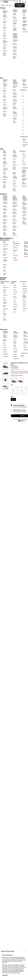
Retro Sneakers (5, 219)
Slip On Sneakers (25, 218)
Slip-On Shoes (4, 48)
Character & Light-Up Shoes (5, 169)
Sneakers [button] (15, 5)
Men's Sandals (15, 112)
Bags (4, 242)
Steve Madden (5, 313)
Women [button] (2, 5)
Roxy (4, 311)
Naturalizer (5, 308)
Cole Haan (5, 295)
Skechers (15, 306)
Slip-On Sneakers (15, 54)
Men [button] (7, 5)
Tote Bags (5, 257)
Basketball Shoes (15, 86)
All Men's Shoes (5, 80)
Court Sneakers (15, 44)
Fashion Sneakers (15, 47)
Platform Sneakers (5, 216)
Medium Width (24, 139)
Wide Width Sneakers (15, 107)
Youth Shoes (4, 158)
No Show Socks (5, 274)
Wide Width (25, 142)
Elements (25, 288)
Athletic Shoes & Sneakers (5, 16)
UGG (24, 310)
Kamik (24, 299)
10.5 (23, 115)
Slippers (5, 50)
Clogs (4, 25)
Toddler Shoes (4, 155)
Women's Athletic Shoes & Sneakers (15, 35)
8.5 (23, 102)
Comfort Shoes (5, 27)
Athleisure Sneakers (15, 40)
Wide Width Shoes (4, 186)
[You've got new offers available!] (19, 2)
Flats (4, 30)
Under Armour (15, 309)
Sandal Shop (24, 17)
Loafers (4, 38)
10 (23, 112)
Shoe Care (15, 255)
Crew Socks (4, 270)
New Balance (15, 297)
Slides (14, 26)
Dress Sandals (14, 17)
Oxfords (5, 104)
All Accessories (16, 242)
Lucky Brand (4, 306)
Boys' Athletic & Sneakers (25, 203)
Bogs (24, 284)
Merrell (24, 301)
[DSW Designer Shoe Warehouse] (6, 1)
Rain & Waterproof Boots (5, 42)
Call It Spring (4, 290)
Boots (4, 19)
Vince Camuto (4, 319)
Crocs (4, 297)
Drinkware (15, 247)
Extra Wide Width (25, 145)
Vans (14, 312)
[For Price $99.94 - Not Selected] (21, 380)
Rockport (25, 304)
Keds (14, 294)
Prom (24, 15)
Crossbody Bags (5, 249)
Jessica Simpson (5, 302)
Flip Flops (15, 20)
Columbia (25, 286)
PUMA (14, 302)
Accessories (5, 356)
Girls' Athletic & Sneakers (25, 208)
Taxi (4, 316)
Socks (4, 264)
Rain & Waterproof (5, 176)
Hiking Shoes (4, 35)
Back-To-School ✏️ (22, 5)
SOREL (24, 306)
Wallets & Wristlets (5, 260)
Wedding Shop (25, 25)
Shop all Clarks (14, 366)
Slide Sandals (14, 121)
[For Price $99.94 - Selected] (14, 380)
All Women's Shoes (5, 11)
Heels (4, 32)
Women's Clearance (5, 332)
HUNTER (24, 293)
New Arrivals (24, 28)
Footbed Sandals (14, 23)
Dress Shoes (4, 96)
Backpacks (5, 244)
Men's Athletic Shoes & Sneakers (15, 82)
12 (23, 124)
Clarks (4, 293)
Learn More (5, 975)
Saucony (15, 304)
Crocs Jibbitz (16, 245)
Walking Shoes (14, 57)
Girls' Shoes (14, 173)
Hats (14, 253)
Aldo (4, 285)
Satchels (5, 252)
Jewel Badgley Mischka (24, 296)
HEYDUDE (25, 290)
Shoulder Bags (5, 255)
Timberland (25, 308)
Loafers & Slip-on (16, 351)
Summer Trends (25, 21)
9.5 (23, 108)
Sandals (5, 45)
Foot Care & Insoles (15, 250)
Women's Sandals (15, 10)
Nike (14, 299)
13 (23, 127)
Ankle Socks (4, 267)
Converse (15, 292)
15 (23, 133)
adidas (14, 285)
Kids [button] (10, 5)
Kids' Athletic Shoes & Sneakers (25, 198)
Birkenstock (5, 287)
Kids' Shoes (4, 151)
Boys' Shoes (14, 151)
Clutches (5, 246)
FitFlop (4, 299)
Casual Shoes (4, 22)
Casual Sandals (14, 14)
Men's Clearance (16, 332)
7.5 (23, 96)
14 (23, 130)
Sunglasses (15, 260)
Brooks (14, 289)
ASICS (14, 287)
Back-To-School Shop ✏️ (25, 11)
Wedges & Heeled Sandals (15, 29)
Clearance (25, 32)
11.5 (23, 121)
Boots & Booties (5, 340)
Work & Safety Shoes (4, 54)
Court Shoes (14, 90)
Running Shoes (15, 50)
